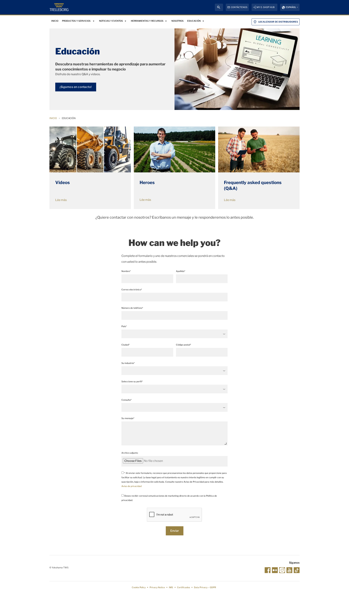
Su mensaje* (127, 418)
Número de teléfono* (132, 308)
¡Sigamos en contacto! (76, 87)
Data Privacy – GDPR (205, 587)
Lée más (61, 200)
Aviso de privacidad (131, 486)
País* (124, 326)
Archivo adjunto (129, 452)
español (291, 7)
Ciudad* (125, 344)
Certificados (183, 587)
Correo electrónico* (131, 289)
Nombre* (126, 271)
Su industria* (128, 363)
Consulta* (126, 399)
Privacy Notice (157, 587)
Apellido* (180, 271)
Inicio (53, 118)
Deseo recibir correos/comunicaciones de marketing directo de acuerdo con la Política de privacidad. (169, 498)
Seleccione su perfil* (132, 381)
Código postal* (183, 344)
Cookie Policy (139, 587)
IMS (171, 587)
